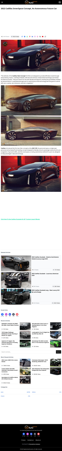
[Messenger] (24, 36)
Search (58, 352)
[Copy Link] (45, 36)
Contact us (30, 440)
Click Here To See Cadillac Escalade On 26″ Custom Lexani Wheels (20, 219)
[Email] (42, 36)
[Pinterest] (30, 36)
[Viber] (35, 36)
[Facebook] (22, 36)
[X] (40, 36)
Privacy (23, 440)
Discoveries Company (34, 444)
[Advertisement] (31, 22)
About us (38, 440)
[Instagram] (37, 36)
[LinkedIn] (32, 36)
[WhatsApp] (27, 36)
